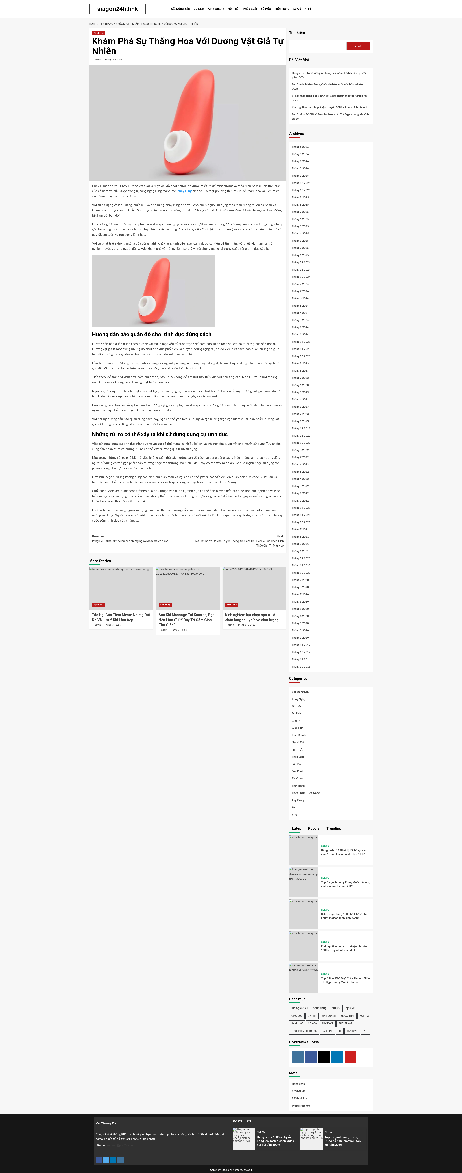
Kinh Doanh (216, 8)
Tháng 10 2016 (301, 666)
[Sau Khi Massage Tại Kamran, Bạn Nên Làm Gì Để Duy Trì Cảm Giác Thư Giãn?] (188, 588)
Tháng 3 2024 (300, 320)
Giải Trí (296, 721)
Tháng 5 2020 (300, 609)
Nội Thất (233, 8)
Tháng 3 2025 (300, 240)
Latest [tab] (296, 828)
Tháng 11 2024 (301, 269)
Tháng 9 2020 (300, 580)
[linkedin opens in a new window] (113, 1160)
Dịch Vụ (296, 706)
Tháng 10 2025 (301, 190)
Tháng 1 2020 (300, 637)
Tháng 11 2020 (301, 565)
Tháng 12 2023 (301, 342)
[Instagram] (298, 1057)
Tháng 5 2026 (300, 154)
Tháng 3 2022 (300, 486)
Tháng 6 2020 (300, 601)
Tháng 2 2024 (300, 327)
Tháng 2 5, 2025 (179, 630)
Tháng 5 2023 (300, 392)
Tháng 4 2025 (300, 233)
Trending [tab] (333, 828)
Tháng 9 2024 (300, 284)
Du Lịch (198, 8)
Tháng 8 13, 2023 (246, 625)
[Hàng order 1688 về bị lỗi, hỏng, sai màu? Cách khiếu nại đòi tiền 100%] (303, 837)
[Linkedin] (337, 1057)
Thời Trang (281, 8)
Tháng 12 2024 (301, 262)
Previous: (130, 539)
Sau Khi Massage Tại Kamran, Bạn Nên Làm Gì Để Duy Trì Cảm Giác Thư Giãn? (187, 620)
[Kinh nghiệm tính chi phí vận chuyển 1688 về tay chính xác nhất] (303, 933)
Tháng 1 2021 (300, 551)
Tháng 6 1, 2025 (113, 625)
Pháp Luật (250, 8)
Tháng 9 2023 (300, 363)
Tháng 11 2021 (301, 515)
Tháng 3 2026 (300, 161)
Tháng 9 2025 (300, 197)
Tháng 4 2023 (300, 399)
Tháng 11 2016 (301, 659)
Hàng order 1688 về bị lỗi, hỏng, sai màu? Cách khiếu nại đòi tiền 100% (329, 75)
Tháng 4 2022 (300, 479)
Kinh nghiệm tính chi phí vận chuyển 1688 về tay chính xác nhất (330, 107)
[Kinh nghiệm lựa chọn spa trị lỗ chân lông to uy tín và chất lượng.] (254, 588)
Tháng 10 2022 (301, 443)
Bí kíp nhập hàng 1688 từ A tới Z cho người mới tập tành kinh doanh (329, 98)
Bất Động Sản (180, 8)
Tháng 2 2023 (300, 414)
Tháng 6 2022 (300, 464)
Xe (293, 807)
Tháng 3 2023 (300, 406)
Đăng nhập (298, 1084)
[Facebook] (311, 1057)
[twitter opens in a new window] (106, 1160)
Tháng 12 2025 (301, 183)
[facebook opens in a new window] (99, 1160)
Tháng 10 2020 (301, 573)
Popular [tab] (314, 828)
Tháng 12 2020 (301, 558)
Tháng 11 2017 (301, 645)
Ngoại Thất (299, 742)
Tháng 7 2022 (300, 457)
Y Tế (308, 8)
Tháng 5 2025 (300, 226)
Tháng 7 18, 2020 (113, 60)
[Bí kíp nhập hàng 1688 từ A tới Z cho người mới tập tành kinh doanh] (303, 901)
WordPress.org (301, 1105)
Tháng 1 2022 (300, 500)
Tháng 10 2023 (301, 356)
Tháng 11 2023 (301, 349)
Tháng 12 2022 (301, 428)
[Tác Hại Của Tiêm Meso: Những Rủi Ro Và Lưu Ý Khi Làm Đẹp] (121, 588)
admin (98, 60)
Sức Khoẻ (98, 33)
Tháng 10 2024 (301, 277)
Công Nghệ (298, 699)
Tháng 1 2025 (300, 255)
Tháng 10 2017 (301, 652)
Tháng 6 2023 (300, 385)
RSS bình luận (300, 1098)
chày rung (185, 191)
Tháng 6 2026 (300, 147)
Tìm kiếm (297, 32)
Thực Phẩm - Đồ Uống (304, 1031)
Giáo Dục (297, 728)
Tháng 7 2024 (300, 291)
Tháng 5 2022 (300, 471)
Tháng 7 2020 (300, 594)
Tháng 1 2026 (300, 176)
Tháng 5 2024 (300, 305)
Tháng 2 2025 (300, 248)
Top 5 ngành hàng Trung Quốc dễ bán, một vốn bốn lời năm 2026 (328, 86)
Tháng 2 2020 (300, 630)
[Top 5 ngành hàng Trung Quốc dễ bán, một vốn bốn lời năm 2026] (303, 874)
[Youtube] (350, 1057)
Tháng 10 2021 (301, 522)
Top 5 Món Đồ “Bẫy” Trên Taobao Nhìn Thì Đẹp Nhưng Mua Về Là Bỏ (330, 116)
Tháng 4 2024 (300, 313)
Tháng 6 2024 (300, 298)
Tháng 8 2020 (300, 587)
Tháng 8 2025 (300, 204)
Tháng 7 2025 (300, 212)
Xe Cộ (297, 8)
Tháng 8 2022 (300, 450)
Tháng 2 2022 (300, 493)
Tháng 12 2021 (301, 508)
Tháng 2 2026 (300, 168)
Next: (239, 541)
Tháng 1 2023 (300, 421)
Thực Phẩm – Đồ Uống (306, 793)
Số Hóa (266, 8)
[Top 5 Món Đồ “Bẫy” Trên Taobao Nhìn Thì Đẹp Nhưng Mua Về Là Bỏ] (303, 967)
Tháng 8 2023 (300, 370)
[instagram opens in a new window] (120, 1160)
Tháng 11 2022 (301, 435)
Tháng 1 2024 (300, 334)
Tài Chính (297, 778)
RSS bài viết (299, 1091)
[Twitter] (324, 1057)
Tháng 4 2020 (300, 616)
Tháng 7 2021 (300, 529)
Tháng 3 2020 (300, 623)
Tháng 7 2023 (300, 378)
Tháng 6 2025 (300, 219)
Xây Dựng (298, 800)
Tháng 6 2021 (300, 536)
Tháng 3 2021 (300, 544)
